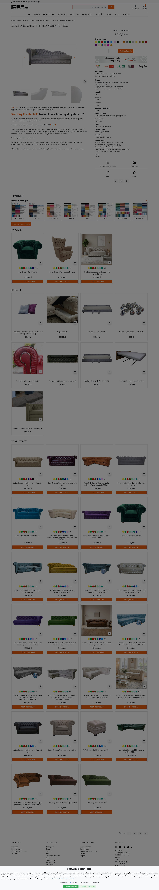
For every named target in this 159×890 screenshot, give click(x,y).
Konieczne (65, 882)
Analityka (74, 882)
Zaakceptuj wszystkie (70, 886)
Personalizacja (85, 882)
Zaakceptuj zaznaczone (88, 886)
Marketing (96, 882)
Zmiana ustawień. (69, 879)
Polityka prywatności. (57, 879)
